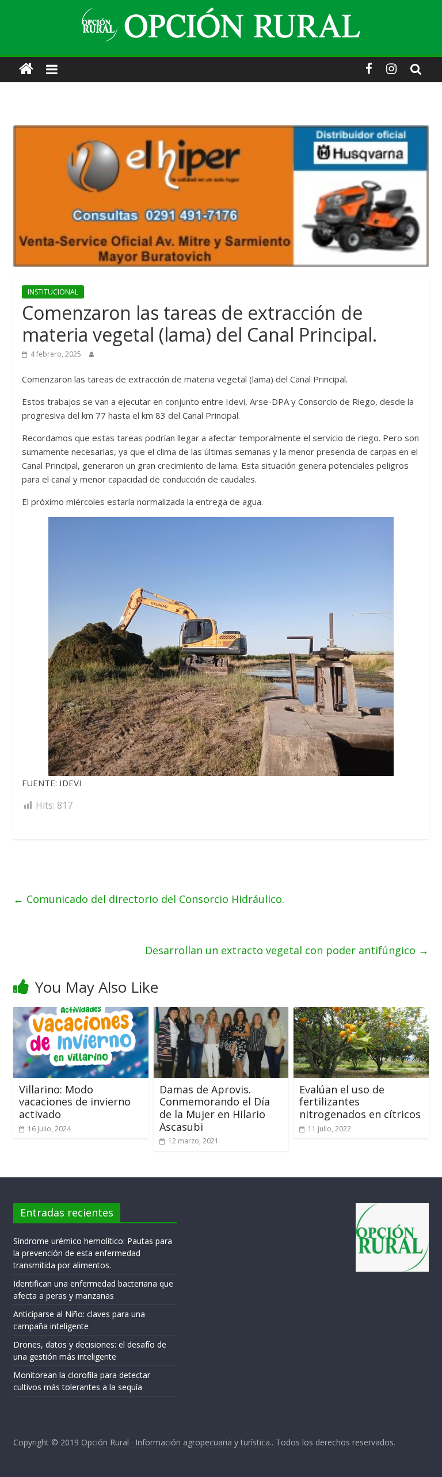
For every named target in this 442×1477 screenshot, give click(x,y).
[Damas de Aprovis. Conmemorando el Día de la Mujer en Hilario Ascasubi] (221, 1014)
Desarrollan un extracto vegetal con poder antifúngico (287, 950)
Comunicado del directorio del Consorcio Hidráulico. (148, 899)
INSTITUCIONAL (53, 292)
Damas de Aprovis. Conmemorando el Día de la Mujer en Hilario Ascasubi (214, 1108)
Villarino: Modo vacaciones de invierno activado (75, 1101)
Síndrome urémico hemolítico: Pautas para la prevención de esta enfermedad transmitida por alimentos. (92, 1253)
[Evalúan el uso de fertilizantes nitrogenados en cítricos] (361, 1014)
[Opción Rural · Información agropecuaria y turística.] (26, 69)
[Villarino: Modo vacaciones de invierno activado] (80, 1014)
